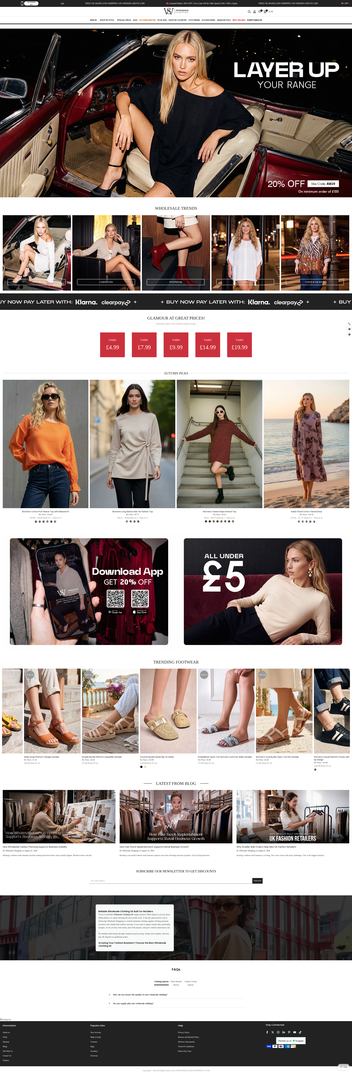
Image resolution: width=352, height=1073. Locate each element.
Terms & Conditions (186, 1046)
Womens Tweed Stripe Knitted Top (219, 511)
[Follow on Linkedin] (283, 1032)
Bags (92, 1046)
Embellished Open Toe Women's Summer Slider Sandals (164, 757)
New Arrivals (95, 1032)
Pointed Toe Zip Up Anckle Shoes (327, 757)
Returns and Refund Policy (188, 1037)
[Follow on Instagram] (278, 1032)
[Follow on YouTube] (294, 1032)
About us (6, 1032)
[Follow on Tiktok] (300, 1032)
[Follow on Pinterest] (289, 1032)
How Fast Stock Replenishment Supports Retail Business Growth (154, 846)
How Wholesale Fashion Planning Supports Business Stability (35, 846)
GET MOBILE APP (31, 3)
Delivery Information (186, 1042)
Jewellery (94, 1051)
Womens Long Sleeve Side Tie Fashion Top (132, 511)
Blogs (5, 1046)
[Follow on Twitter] (272, 1032)
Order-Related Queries (176, 983)
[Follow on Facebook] (267, 1032)
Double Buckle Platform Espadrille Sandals (41, 757)
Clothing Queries (161, 982)
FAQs (5, 1037)
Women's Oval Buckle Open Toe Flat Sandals (217, 757)
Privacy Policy (183, 1032)
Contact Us (7, 1056)
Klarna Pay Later (184, 1051)
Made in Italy (95, 1037)
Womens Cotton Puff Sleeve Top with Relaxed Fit (45, 511)
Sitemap (6, 1042)
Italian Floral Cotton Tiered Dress (306, 511)
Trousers (93, 1042)
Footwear (94, 1056)
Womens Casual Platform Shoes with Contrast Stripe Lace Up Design (281, 758)
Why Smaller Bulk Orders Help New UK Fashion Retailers (266, 846)
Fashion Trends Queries (191, 983)
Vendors (6, 1060)
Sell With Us (8, 1051)
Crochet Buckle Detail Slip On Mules (97, 757)
